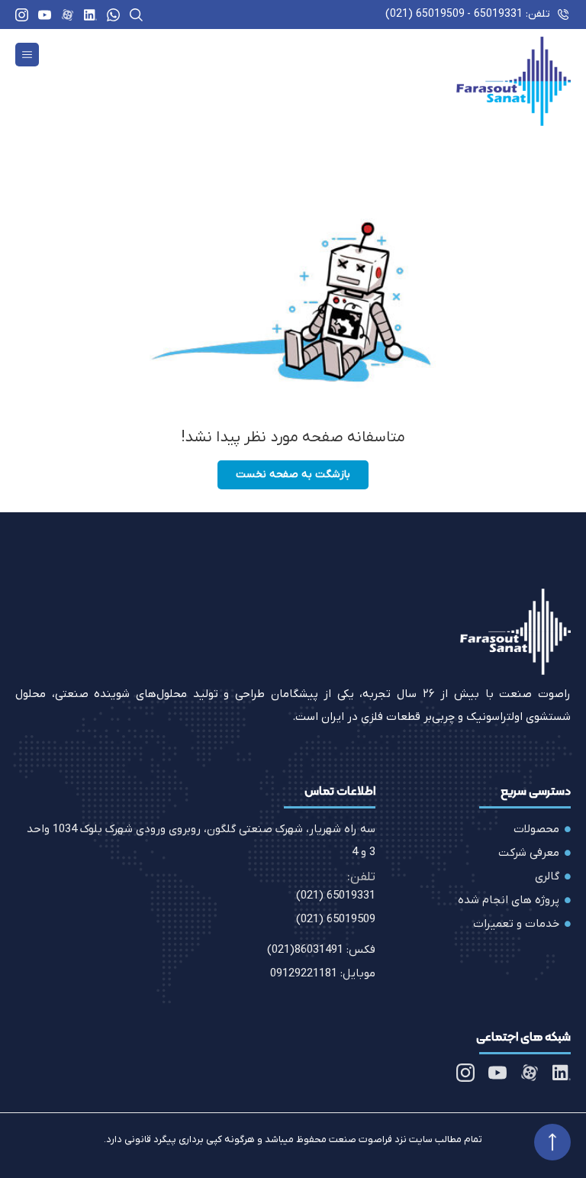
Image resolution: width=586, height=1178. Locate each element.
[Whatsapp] (113, 14)
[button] (27, 54)
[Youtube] (44, 14)
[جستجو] (136, 14)
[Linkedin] (90, 14)
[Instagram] (21, 14)
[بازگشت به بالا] (552, 1142)
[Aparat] (67, 14)
